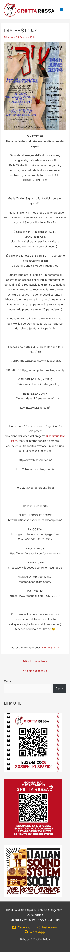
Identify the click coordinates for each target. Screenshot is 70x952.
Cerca (8, 681)
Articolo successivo (35, 670)
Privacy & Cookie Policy (35, 939)
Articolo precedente (35, 661)
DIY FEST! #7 (50, 647)
